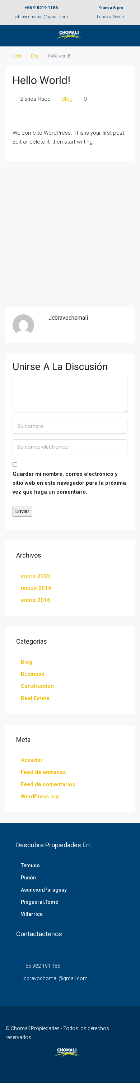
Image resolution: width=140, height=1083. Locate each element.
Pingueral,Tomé (39, 902)
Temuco (30, 865)
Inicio (17, 56)
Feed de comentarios (48, 784)
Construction (37, 686)
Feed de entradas (43, 772)
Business (32, 674)
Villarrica (32, 914)
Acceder (32, 760)
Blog (35, 56)
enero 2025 (35, 576)
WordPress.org (40, 796)
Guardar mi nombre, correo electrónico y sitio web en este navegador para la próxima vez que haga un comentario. (69, 483)
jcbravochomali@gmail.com (41, 16)
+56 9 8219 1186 (41, 7)
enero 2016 (35, 600)
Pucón (28, 877)
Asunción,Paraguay (44, 890)
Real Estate (35, 698)
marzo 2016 (36, 588)
